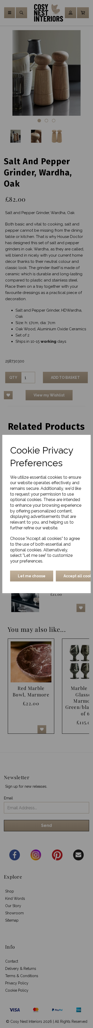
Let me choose (31, 576)
